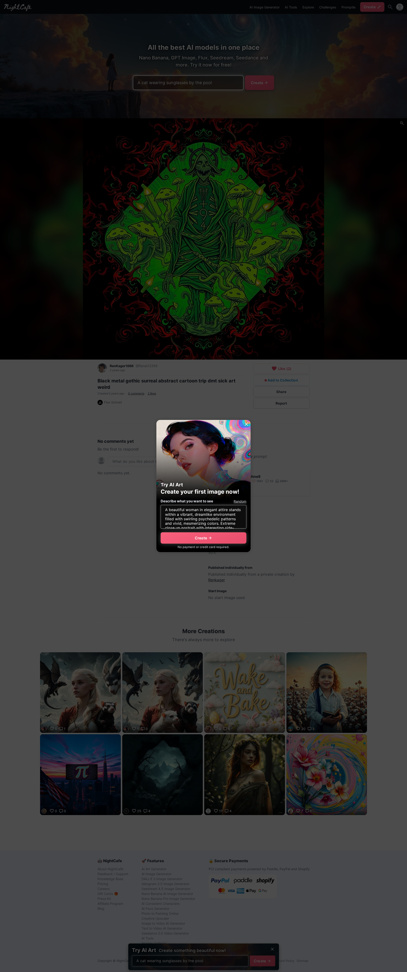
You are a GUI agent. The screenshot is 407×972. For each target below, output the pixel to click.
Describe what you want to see (187, 501)
